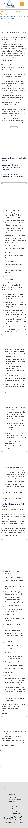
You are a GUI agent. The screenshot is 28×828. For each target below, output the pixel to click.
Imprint (13, 808)
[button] (22, 4)
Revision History (14, 798)
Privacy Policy (13, 801)
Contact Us (14, 806)
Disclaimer (13, 810)
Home (1, 16)
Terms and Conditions (15, 799)
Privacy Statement (15, 813)
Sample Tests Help (23, 16)
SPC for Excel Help (7, 16)
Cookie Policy (14, 811)
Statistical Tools (15, 16)
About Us (12, 794)
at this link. (8, 69)
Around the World (14, 796)
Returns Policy (13, 803)
